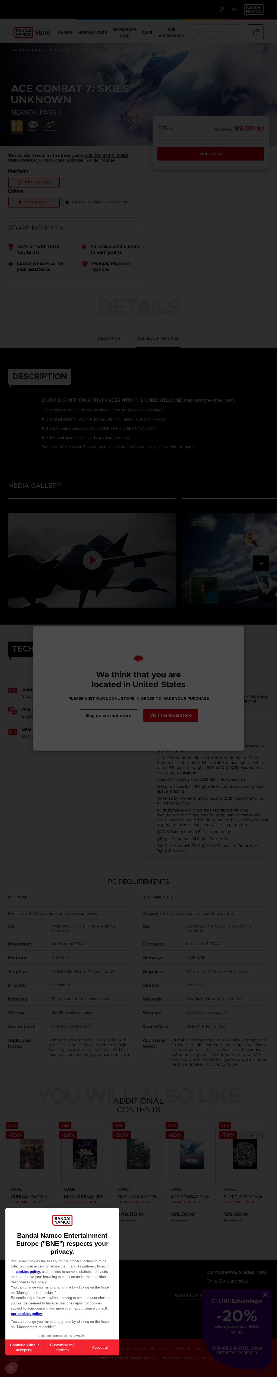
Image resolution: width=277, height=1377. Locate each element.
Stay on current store (108, 715)
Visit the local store (171, 715)
